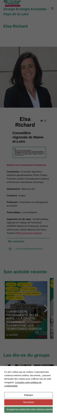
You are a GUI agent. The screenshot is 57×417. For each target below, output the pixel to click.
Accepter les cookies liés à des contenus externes (29, 409)
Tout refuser (28, 402)
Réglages (28, 395)
